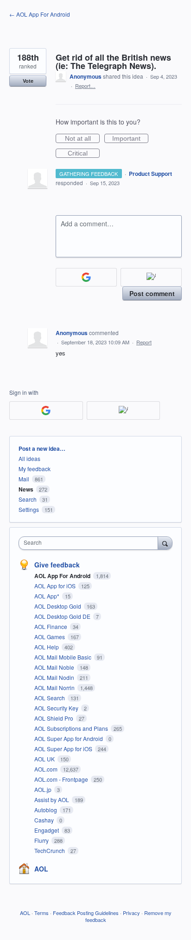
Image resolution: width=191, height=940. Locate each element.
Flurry (42, 840)
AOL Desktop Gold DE (63, 616)
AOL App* (47, 596)
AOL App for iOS (55, 586)
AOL (41, 868)
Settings (29, 509)
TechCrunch (50, 850)
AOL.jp (43, 789)
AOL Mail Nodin (55, 677)
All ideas (29, 458)
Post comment (152, 293)
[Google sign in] (86, 277)
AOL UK (45, 759)
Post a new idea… (42, 448)
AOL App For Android (63, 576)
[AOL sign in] (151, 277)
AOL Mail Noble (55, 667)
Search (28, 499)
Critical (84, 153)
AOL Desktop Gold (58, 606)
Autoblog (46, 810)
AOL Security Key (57, 708)
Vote (28, 80)
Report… (85, 85)
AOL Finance (51, 626)
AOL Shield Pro (54, 718)
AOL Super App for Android (69, 738)
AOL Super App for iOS (64, 749)
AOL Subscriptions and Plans (71, 728)
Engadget (47, 830)
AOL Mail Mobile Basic (63, 657)
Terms (41, 912)
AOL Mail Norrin (55, 687)
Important (130, 139)
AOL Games (50, 637)
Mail (24, 479)
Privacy (131, 912)
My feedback (35, 469)
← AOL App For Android (39, 14)
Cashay (44, 820)
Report (144, 342)
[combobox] (90, 543)
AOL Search (50, 698)
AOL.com (46, 769)
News (26, 489)
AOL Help (47, 647)
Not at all (82, 139)
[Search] (165, 542)
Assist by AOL (52, 799)
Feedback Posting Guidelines (86, 912)
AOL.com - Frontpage (61, 779)
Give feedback (57, 564)
